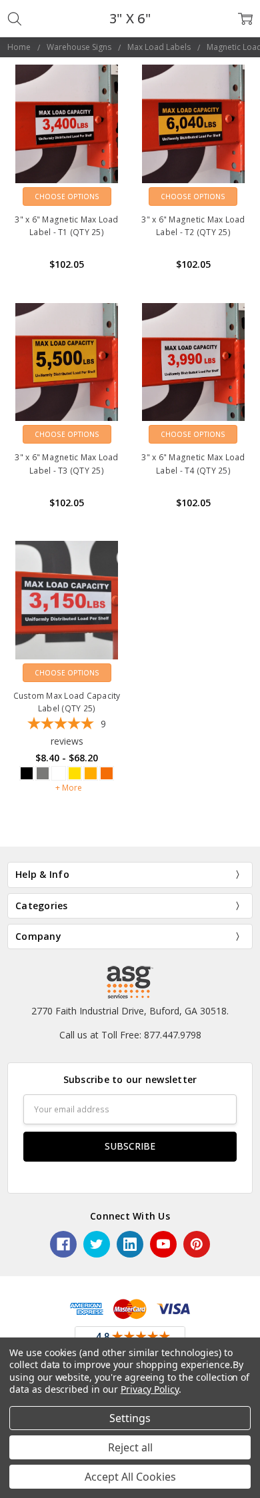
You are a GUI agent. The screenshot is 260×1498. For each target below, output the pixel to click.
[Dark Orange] (106, 773)
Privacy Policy (150, 1389)
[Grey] (42, 773)
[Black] (26, 773)
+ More (68, 787)
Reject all (130, 1447)
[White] (58, 773)
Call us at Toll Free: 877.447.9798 (130, 1034)
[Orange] (90, 773)
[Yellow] (74, 773)
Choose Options (67, 196)
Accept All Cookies (130, 1476)
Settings (130, 1418)
